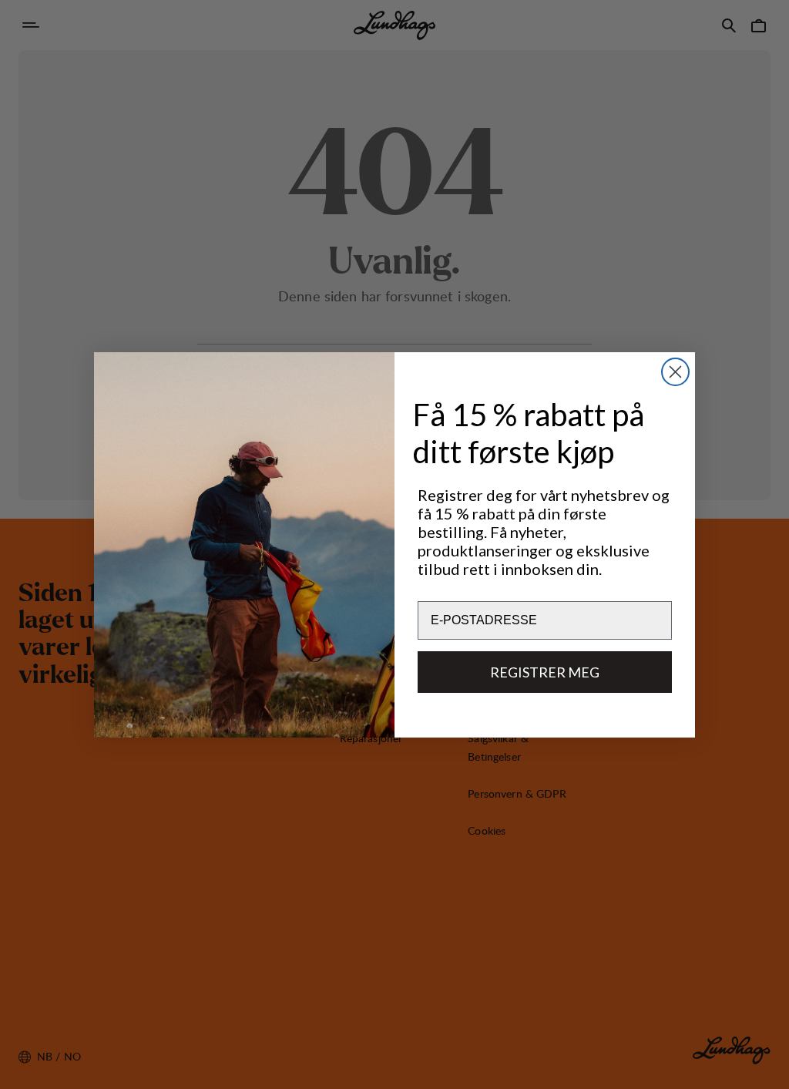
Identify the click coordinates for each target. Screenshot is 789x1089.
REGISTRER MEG (544, 672)
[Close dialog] (675, 371)
